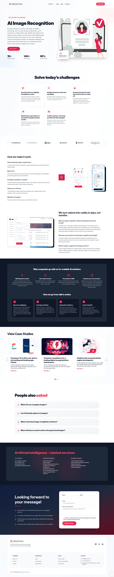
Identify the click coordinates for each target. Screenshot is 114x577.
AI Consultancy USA (20, 464)
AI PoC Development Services (50, 470)
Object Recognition (76, 464)
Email (81, 495)
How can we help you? (68, 506)
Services (51, 4)
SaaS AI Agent (46, 462)
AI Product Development (49, 465)
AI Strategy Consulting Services (22, 465)
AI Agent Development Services (51, 464)
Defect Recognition (76, 467)
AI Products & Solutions (48, 458)
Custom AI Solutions (48, 461)
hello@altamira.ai (86, 558)
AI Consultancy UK (19, 462)
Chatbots (45, 473)
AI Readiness (46, 467)
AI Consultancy (18, 458)
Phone (63, 501)
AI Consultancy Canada (20, 461)
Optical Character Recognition (78, 465)
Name (64, 495)
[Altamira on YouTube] (102, 544)
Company (67, 4)
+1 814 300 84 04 (86, 560)
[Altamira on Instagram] (99, 544)
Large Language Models (49, 472)
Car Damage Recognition (77, 461)
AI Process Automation (48, 468)
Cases (57, 4)
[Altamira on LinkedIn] (95, 544)
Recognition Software (76, 458)
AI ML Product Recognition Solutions (80, 462)
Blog (62, 4)
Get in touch (100, 4)
